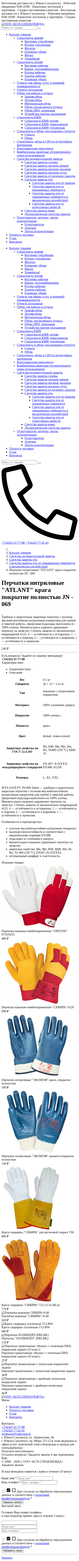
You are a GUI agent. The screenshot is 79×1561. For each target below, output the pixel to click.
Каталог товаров (20, 552)
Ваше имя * (9, 1478)
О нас (13, 1413)
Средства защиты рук (23, 559)
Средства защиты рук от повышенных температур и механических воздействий (42, 564)
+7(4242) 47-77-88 (13, 542)
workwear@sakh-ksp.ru (16, 1434)
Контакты (15, 1417)
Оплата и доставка (21, 1410)
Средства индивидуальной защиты (32, 556)
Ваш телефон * (11, 1482)
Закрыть (7, 1557)
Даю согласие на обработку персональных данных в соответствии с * (37, 1495)
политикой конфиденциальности (25, 1496)
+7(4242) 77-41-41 (37, 542)
